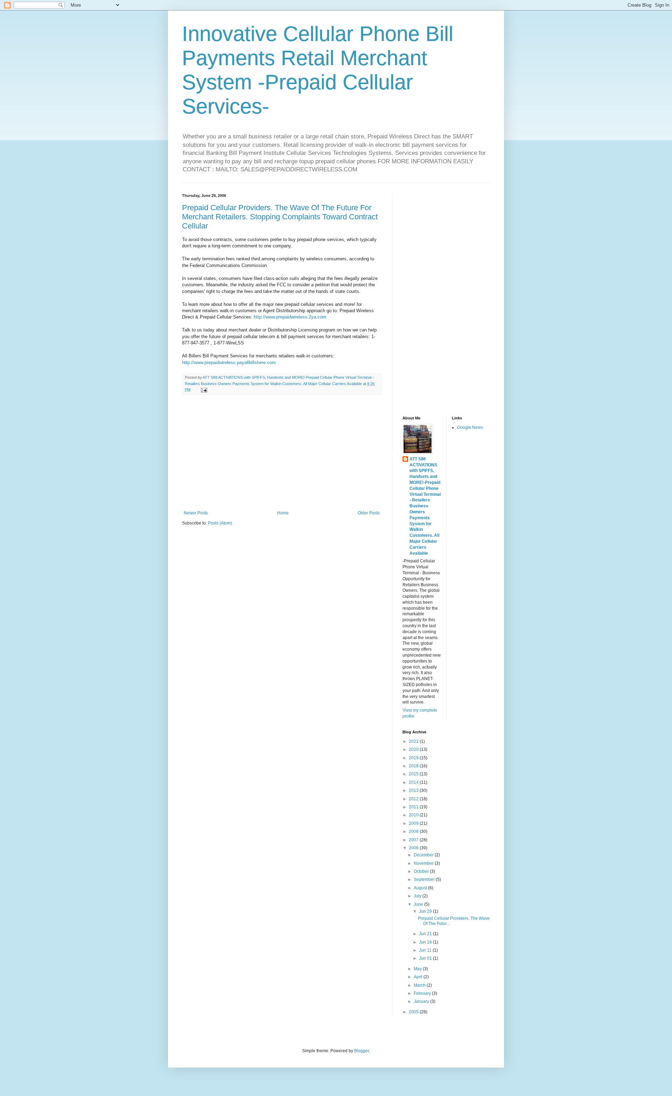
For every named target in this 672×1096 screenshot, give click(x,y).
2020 (414, 749)
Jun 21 (426, 933)
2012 (414, 798)
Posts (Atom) (220, 523)
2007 (414, 839)
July (418, 895)
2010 (414, 815)
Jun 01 (426, 958)
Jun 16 (426, 942)
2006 (414, 847)
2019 (414, 757)
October (422, 871)
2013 (414, 790)
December (424, 854)
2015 (414, 774)
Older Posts (369, 513)
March (420, 985)
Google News (470, 427)
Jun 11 (426, 950)
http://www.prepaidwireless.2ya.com (290, 317)
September (425, 879)
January (422, 1001)
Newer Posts (196, 513)
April (419, 976)
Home (283, 513)
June (419, 904)
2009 (414, 823)
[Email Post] (203, 390)
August (421, 887)
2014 (414, 782)
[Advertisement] (282, 453)
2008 (414, 831)
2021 (414, 741)
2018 (414, 765)
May (418, 968)
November (424, 863)
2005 (414, 1011)
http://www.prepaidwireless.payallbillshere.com (229, 362)
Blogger (361, 1050)
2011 (414, 806)
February (423, 993)
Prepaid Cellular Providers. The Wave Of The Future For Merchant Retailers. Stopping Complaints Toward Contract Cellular (280, 216)
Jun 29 (426, 911)
